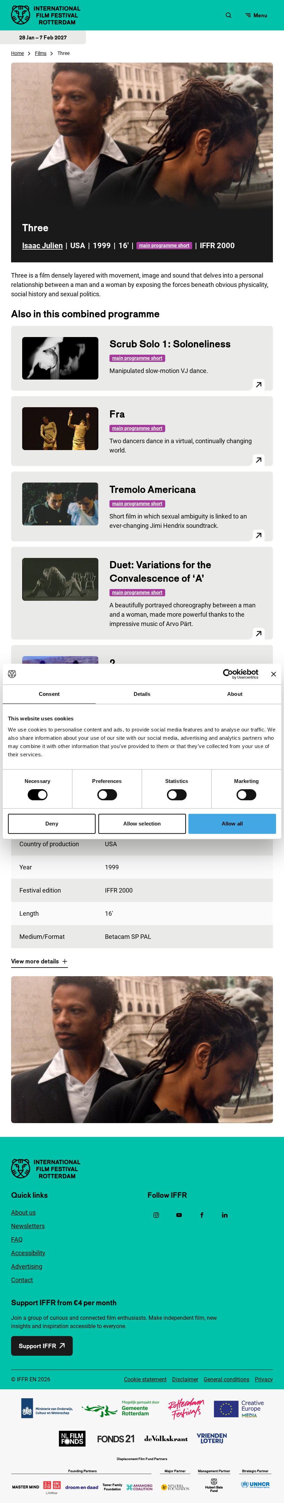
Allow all (232, 824)
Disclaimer (185, 1379)
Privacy (264, 1379)
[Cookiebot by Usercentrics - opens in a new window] (228, 674)
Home (17, 53)
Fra (117, 414)
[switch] (107, 794)
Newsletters (28, 1226)
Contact (22, 1279)
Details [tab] (142, 694)
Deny (51, 824)
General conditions (226, 1379)
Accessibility (28, 1253)
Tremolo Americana (152, 489)
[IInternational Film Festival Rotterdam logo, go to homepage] (45, 15)
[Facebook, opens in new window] (202, 1215)
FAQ (17, 1239)
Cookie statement (145, 1379)
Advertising (26, 1266)
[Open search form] (228, 15)
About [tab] (234, 694)
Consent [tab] (49, 694)
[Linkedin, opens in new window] (224, 1215)
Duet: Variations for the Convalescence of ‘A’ (160, 571)
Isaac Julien (42, 245)
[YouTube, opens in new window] (179, 1215)
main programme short (164, 245)
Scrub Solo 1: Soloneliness (170, 344)
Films (40, 53)
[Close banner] (273, 674)
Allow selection (142, 824)
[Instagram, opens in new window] (156, 1215)
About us (23, 1212)
